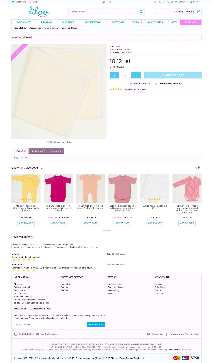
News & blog (113, 290)
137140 (70, 358)
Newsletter (159, 293)
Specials (112, 293)
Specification (38, 151)
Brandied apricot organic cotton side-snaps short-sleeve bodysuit (122, 208)
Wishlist (158, 290)
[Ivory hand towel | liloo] (58, 91)
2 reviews (128, 89)
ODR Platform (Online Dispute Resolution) (125, 358)
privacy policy (172, 350)
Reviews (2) (56, 151)
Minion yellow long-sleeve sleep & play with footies (26, 208)
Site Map (65, 290)
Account (158, 284)
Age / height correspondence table (29, 300)
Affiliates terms (21, 293)
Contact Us (66, 284)
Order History (161, 287)
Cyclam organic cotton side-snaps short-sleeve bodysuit (58, 208)
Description (20, 151)
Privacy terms (20, 290)
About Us (18, 284)
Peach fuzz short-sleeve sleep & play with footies (90, 207)
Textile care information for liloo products (32, 303)
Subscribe (97, 324)
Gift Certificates (115, 284)
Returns (64, 287)
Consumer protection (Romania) (90, 358)
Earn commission (115, 287)
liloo (118, 46)
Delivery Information (23, 287)
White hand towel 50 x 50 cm (155, 207)
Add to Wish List (141, 83)
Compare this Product (169, 83)
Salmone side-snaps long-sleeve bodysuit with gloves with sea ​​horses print (187, 209)
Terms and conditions (23, 296)
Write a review (140, 89)
